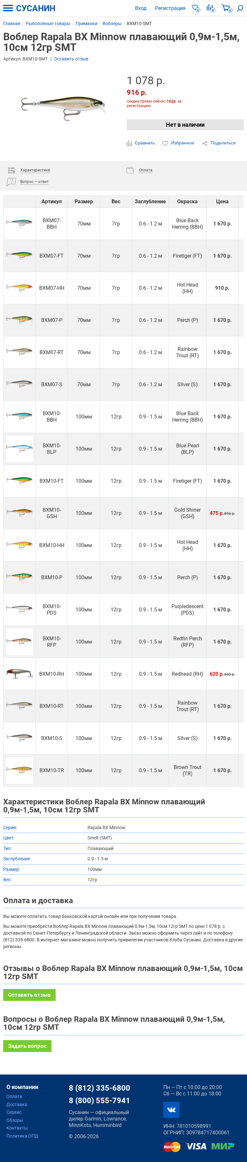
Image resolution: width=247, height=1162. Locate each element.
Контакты (17, 1127)
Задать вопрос (27, 1046)
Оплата (14, 1096)
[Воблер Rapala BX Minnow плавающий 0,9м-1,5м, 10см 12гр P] (19, 577)
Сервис (14, 1112)
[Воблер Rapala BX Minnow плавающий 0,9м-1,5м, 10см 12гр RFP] (19, 641)
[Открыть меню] (8, 8)
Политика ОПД (22, 1136)
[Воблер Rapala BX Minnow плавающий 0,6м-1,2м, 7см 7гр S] (19, 384)
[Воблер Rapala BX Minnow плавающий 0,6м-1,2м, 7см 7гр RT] (19, 352)
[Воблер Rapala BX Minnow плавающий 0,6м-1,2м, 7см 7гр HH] (19, 288)
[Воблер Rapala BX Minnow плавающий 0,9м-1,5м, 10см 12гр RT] (19, 706)
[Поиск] (240, 8)
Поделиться (222, 142)
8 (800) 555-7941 (99, 1100)
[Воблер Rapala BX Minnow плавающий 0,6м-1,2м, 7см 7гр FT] (19, 255)
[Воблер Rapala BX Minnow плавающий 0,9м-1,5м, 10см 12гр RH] (19, 674)
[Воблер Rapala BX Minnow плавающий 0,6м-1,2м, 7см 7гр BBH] (19, 223)
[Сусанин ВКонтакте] (171, 1110)
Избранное (183, 142)
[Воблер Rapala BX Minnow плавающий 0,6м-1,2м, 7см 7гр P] (19, 320)
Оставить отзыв (71, 58)
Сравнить (144, 142)
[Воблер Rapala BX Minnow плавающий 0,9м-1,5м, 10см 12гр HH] (19, 545)
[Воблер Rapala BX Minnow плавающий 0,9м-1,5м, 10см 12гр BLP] (19, 448)
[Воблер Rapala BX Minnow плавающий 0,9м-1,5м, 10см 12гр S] (19, 738)
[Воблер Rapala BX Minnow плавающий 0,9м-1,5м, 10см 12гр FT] (19, 481)
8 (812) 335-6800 (99, 1088)
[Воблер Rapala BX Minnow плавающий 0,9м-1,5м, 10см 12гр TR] (19, 770)
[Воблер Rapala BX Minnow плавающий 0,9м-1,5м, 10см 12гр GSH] (19, 513)
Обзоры (14, 1120)
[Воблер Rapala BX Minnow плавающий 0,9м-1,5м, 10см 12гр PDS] (19, 609)
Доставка (16, 1104)
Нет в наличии (185, 124)
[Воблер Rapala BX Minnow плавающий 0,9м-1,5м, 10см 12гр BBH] (19, 416)
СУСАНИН (35, 8)
